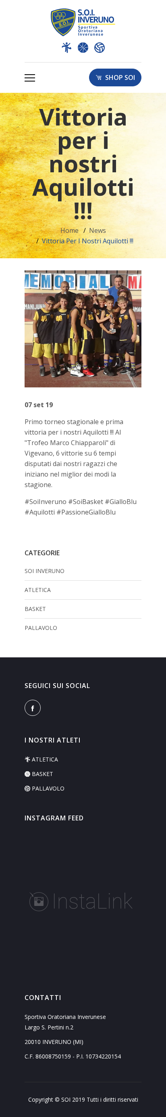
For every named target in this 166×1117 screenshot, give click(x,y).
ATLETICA (38, 590)
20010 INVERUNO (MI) (54, 1042)
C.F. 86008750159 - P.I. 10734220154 (73, 1056)
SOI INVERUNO (44, 571)
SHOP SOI (118, 77)
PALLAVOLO (41, 628)
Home (69, 230)
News (97, 230)
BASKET (35, 609)
